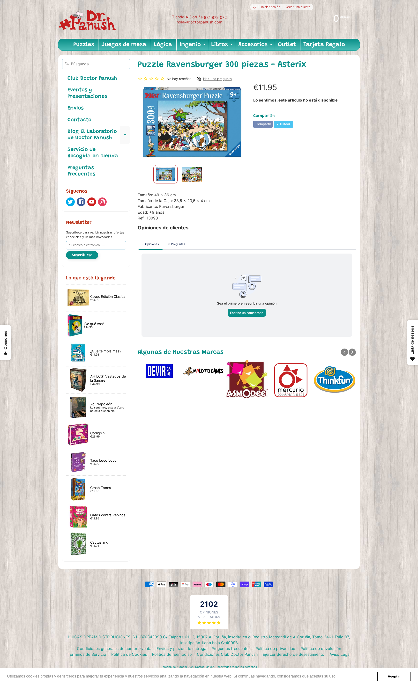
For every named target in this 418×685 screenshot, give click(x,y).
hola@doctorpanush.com (199, 22)
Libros (222, 46)
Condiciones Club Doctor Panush (227, 654)
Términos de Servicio (87, 654)
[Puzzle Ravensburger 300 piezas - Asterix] (165, 174)
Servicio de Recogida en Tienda (92, 153)
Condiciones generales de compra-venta (114, 648)
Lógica (163, 45)
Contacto (79, 120)
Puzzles (83, 45)
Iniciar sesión (270, 7)
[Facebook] (81, 201)
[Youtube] (91, 201)
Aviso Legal (340, 654)
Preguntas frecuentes (230, 648)
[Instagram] (102, 201)
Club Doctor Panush (92, 78)
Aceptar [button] (394, 676)
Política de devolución (320, 648)
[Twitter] (70, 201)
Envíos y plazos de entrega (181, 648)
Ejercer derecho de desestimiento (293, 654)
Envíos (75, 108)
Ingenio (193, 46)
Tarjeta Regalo (324, 45)
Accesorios (256, 46)
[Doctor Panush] (88, 19)
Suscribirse (82, 255)
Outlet (287, 45)
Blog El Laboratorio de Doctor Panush (98, 135)
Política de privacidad (275, 648)
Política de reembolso (172, 654)
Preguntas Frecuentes (81, 171)
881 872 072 (215, 17)
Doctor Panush (204, 667)
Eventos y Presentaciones (87, 93)
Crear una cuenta (298, 7)
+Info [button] (341, 676)
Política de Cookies (129, 654)
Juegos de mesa (124, 45)
